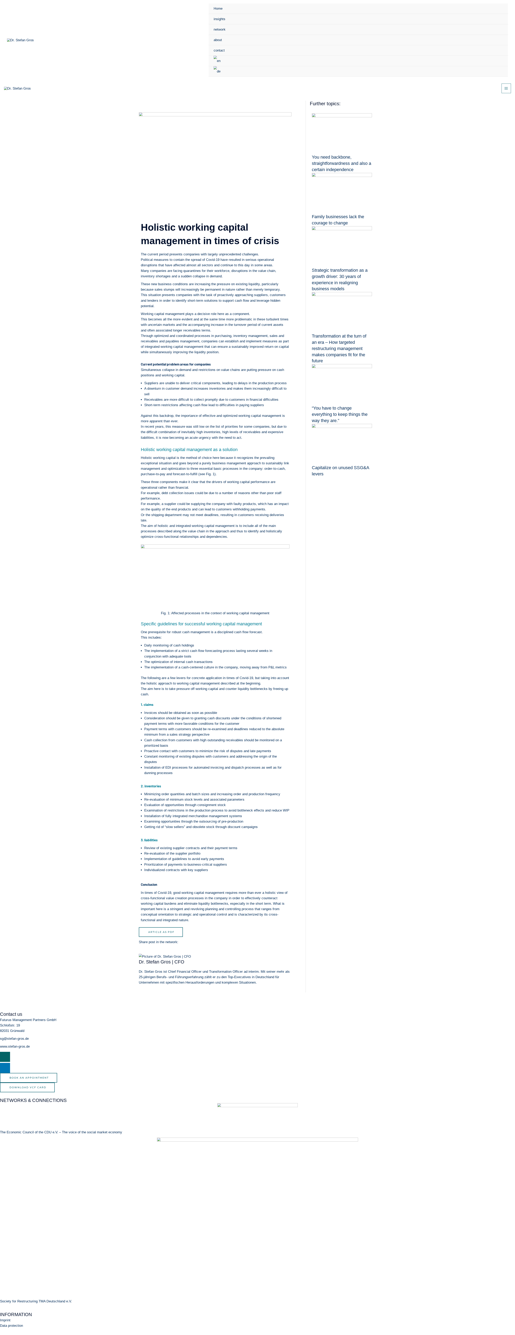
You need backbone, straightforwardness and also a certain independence (341, 163)
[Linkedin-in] (5, 1068)
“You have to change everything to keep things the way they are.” (340, 414)
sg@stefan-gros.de (14, 1039)
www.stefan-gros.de (15, 1046)
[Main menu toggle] (506, 88)
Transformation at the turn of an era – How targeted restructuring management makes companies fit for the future (339, 348)
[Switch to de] (358, 71)
